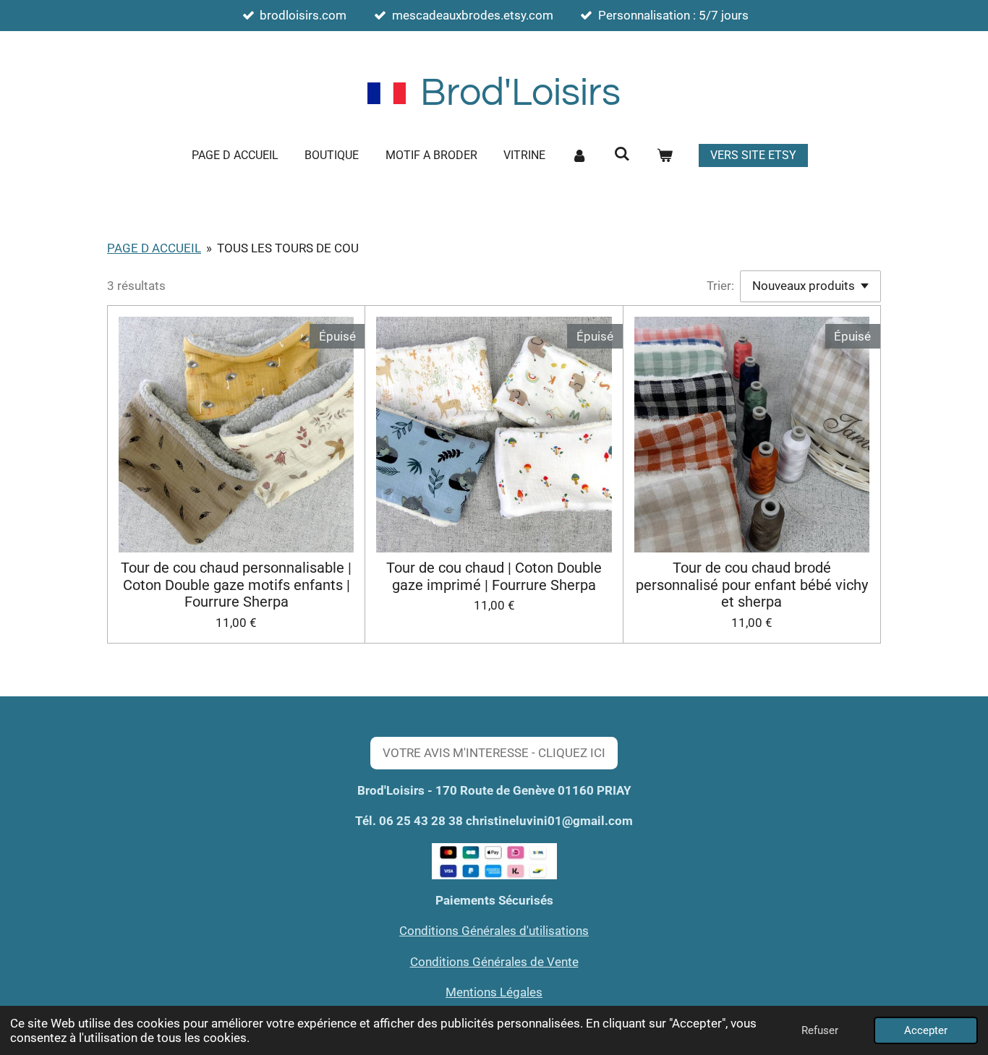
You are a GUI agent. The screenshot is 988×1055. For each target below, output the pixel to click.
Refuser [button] (819, 1030)
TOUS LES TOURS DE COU (288, 248)
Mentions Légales (494, 992)
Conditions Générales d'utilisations (494, 930)
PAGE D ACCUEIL (154, 248)
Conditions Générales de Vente (494, 961)
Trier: (720, 285)
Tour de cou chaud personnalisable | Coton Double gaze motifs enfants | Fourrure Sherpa (236, 585)
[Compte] (579, 155)
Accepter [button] (925, 1030)
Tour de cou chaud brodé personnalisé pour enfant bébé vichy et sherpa (752, 585)
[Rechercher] (622, 153)
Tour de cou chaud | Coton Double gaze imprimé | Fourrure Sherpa (494, 577)
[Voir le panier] (663, 155)
